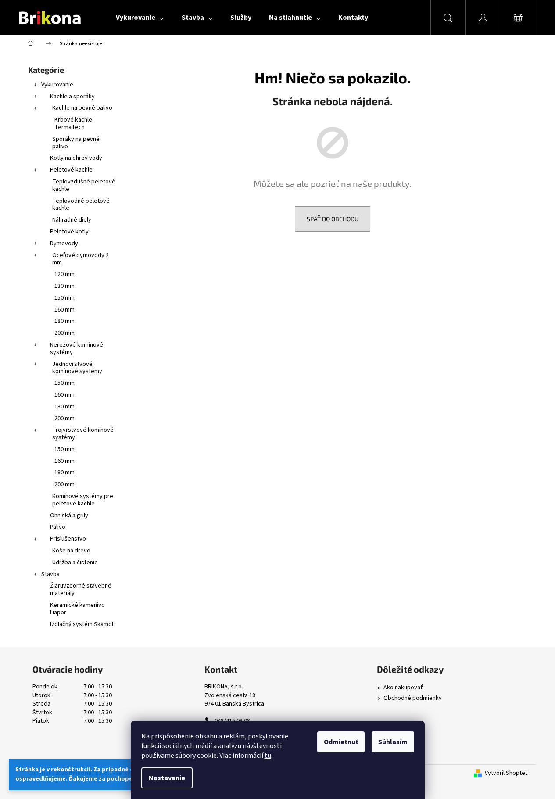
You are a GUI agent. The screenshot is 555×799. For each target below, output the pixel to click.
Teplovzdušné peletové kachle (83, 185)
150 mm (64, 298)
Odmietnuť (341, 742)
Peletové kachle (71, 169)
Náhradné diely (71, 219)
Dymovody (64, 243)
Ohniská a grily (69, 515)
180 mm (64, 321)
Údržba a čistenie (75, 562)
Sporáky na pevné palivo (76, 143)
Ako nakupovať (403, 688)
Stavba (50, 574)
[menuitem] (140, 17)
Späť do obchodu (332, 218)
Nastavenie (167, 778)
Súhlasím (393, 742)
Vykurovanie (57, 84)
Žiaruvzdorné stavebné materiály (80, 589)
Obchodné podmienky (412, 698)
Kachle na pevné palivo (82, 108)
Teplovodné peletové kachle (81, 205)
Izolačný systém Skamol (81, 624)
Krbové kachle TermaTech (73, 123)
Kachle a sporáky (72, 96)
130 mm (64, 286)
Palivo (57, 527)
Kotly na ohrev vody (76, 158)
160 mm (64, 309)
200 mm (64, 333)
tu (268, 755)
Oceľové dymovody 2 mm (80, 259)
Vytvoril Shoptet (506, 773)
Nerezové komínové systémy (76, 348)
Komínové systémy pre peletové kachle (82, 500)
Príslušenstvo (68, 538)
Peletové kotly (69, 231)
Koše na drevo (71, 550)
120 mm (64, 274)
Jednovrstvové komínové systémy (77, 368)
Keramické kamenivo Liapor (77, 609)
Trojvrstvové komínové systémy (83, 434)
